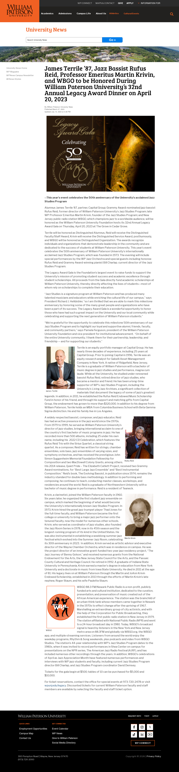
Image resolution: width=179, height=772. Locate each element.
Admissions (65, 13)
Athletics (114, 13)
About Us (101, 13)
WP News (57, 733)
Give (120, 3)
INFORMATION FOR (150, 3)
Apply (130, 3)
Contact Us (25, 738)
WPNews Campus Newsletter (20, 75)
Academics (47, 13)
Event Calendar (60, 728)
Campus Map (26, 733)
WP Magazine (12, 72)
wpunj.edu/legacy (55, 685)
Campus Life (84, 13)
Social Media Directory (64, 742)
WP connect (85, 3)
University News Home (16, 68)
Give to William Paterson (65, 738)
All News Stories (13, 79)
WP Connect (143, 742)
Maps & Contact (105, 3)
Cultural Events (131, 13)
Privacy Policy (154, 756)
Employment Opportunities (33, 728)
